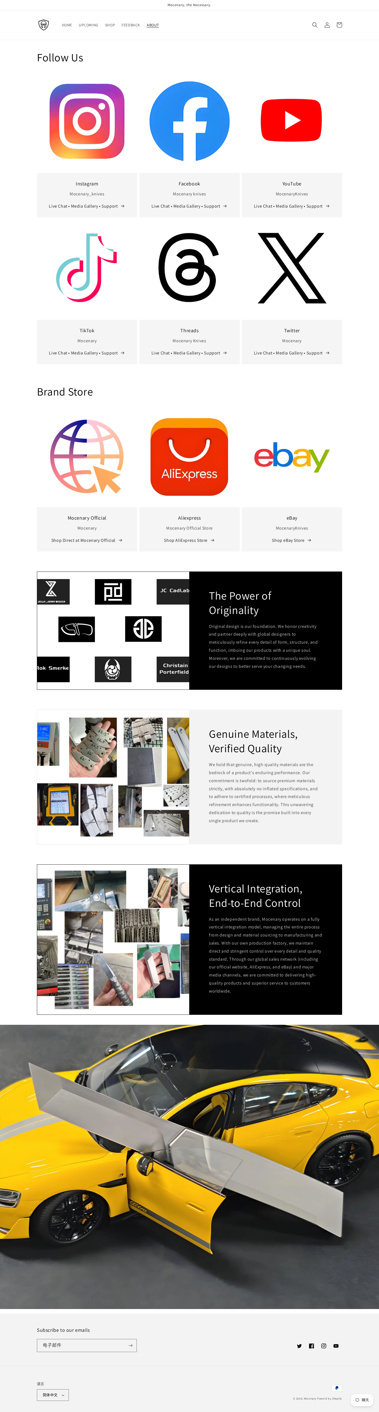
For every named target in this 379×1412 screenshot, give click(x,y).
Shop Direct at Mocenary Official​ (83, 540)
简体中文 (50, 1395)
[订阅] (130, 1345)
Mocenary (310, 1398)
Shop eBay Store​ (288, 540)
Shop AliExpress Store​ (186, 540)
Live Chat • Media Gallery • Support (83, 206)
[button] (315, 25)
